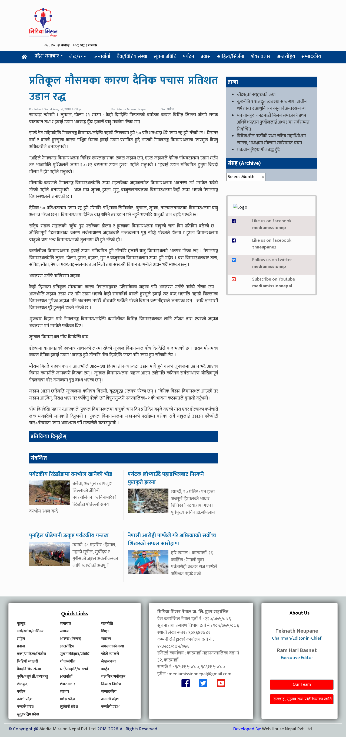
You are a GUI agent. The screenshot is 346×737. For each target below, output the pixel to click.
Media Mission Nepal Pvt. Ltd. (68, 729)
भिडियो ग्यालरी (27, 661)
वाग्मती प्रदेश (110, 699)
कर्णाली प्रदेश (110, 707)
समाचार (65, 623)
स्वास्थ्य (106, 639)
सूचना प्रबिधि (165, 57)
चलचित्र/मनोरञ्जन (113, 676)
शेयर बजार (260, 57)
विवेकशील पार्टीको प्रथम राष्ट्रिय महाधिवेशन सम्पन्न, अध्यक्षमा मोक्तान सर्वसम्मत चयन (271, 139)
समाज (64, 631)
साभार (64, 691)
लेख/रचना (78, 57)
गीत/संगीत (67, 661)
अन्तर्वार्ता (102, 57)
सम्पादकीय (311, 57)
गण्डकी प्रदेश (25, 707)
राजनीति (107, 623)
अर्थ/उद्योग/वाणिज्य (30, 631)
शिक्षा (105, 631)
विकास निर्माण (111, 684)
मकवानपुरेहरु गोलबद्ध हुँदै (258, 149)
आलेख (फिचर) (70, 639)
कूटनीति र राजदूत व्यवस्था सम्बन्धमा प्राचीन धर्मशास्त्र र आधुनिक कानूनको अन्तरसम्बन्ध (272, 105)
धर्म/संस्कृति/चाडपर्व (74, 669)
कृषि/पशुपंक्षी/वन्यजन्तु (32, 676)
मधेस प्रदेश (67, 699)
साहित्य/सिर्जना (230, 57)
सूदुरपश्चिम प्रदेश (28, 714)
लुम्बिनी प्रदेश (69, 707)
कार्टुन (105, 669)
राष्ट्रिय (21, 639)
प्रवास (206, 57)
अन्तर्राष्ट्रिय (286, 57)
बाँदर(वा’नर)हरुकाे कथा (256, 94)
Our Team (302, 684)
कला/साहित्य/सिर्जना (31, 654)
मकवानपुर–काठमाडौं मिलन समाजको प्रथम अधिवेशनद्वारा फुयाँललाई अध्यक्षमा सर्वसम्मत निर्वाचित (273, 122)
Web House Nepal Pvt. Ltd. (287, 729)
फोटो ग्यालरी (110, 654)
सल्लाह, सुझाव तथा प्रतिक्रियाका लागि (302, 699)
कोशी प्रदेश (24, 699)
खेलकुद (22, 684)
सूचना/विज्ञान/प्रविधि (74, 654)
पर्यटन (188, 57)
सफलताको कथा (112, 646)
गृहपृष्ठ (21, 623)
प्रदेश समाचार (47, 56)
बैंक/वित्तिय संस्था (132, 57)
